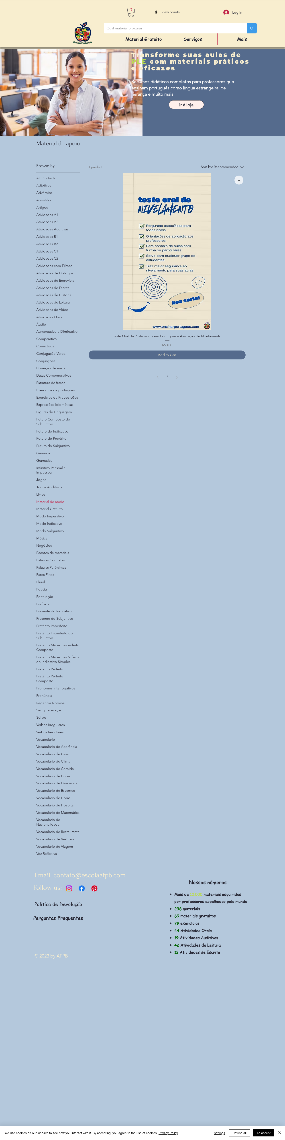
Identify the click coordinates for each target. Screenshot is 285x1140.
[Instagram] (69, 888)
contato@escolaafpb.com (89, 875)
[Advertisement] (133, 1073)
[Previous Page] (157, 377)
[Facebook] (82, 888)
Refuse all (239, 1133)
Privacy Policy (168, 1133)
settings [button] (219, 1133)
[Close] (279, 1132)
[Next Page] (176, 377)
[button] (131, 12)
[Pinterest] (94, 888)
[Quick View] (167, 251)
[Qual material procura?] (252, 28)
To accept (264, 1133)
